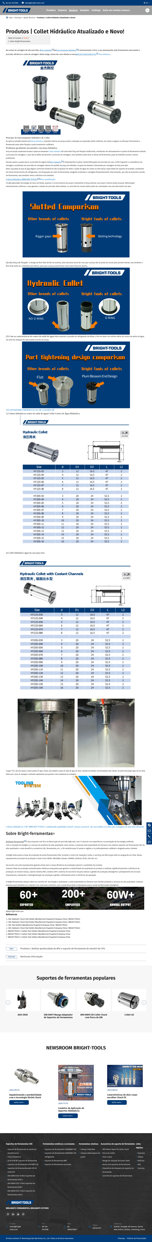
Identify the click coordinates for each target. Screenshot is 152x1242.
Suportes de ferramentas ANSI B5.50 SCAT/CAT (22, 1170)
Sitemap (121, 1238)
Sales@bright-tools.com (33, 3)
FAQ (139, 1164)
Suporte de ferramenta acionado (58, 1164)
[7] (25, 841)
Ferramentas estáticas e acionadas (59, 1144)
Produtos (51, 10)
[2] (77, 49)
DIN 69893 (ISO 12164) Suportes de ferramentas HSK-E (21, 1193)
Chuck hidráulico (14, 1157)
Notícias (141, 1161)
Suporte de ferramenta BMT (56, 1161)
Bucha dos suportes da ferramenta (116, 1164)
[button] (8, 1002)
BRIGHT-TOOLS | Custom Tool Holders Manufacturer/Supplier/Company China (39, 931)
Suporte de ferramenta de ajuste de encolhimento (22, 1151)
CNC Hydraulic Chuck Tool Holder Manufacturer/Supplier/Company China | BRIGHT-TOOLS (44, 919)
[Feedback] (149, 841)
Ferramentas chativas (88, 1144)
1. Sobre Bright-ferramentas (19, 41)
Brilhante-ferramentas (15, 842)
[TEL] (149, 836)
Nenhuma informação (31, 956)
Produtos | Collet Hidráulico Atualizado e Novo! (56, 18)
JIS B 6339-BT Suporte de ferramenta (22, 1161)
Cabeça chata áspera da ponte (90, 1155)
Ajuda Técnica (29, 18)
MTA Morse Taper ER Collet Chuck (115, 1149)
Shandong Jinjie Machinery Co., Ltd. (36, 1238)
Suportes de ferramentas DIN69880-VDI (60, 1149)
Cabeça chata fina (88, 1149)
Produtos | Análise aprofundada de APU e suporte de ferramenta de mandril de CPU (62, 948)
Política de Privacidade (136, 1238)
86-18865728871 (72, 1228)
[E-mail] (149, 830)
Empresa (62, 10)
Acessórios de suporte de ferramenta (118, 1144)
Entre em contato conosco (116, 10)
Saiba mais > (19, 1102)
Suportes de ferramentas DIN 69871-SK (23, 1164)
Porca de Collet (108, 1153)
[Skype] (149, 825)
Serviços (73, 10)
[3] (97, 53)
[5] (39, 179)
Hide (25, 38)
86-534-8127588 (10, 3)
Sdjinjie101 (96, 1228)
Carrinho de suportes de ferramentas (117, 1176)
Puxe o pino (107, 1157)
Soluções (84, 10)
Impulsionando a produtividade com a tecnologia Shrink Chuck (25, 1096)
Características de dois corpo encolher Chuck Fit (122, 1096)
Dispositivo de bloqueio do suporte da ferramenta (118, 1170)
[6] (53, 834)
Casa (10, 18)
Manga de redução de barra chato (116, 1161)
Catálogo (96, 10)
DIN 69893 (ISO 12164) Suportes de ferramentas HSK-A (21, 1178)
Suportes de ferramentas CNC (19, 1144)
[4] (62, 161)
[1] (53, 49)
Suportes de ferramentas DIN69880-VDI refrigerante (60, 1155)
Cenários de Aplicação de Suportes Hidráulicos (71, 1109)
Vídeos (140, 1157)
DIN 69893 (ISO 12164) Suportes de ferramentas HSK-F (21, 1185)
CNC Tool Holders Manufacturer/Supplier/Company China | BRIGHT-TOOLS (37, 925)
